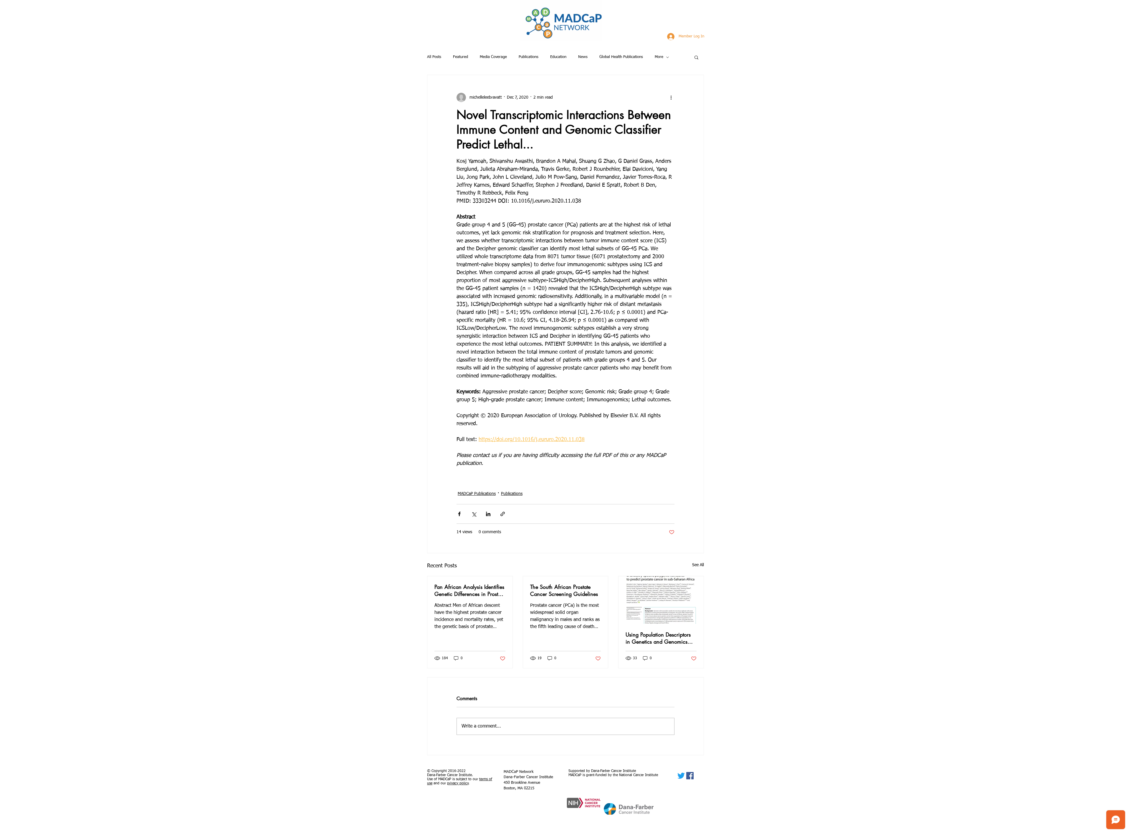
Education (558, 57)
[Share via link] (502, 514)
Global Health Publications (621, 57)
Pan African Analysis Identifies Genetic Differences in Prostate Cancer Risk (469, 590)
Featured (460, 57)
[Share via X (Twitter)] (474, 514)
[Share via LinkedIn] (488, 514)
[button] (696, 57)
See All (698, 565)
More (659, 57)
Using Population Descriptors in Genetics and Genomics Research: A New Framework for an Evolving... (659, 638)
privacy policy (458, 783)
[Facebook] (690, 775)
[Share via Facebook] (459, 514)
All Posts (434, 57)
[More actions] (670, 97)
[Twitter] (681, 775)
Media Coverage (493, 57)
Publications (528, 57)
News (583, 57)
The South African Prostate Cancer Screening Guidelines (564, 590)
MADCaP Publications (477, 494)
